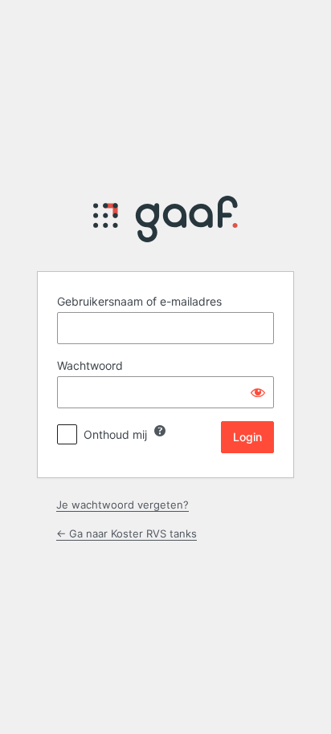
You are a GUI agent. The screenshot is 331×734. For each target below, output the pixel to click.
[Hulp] (160, 430)
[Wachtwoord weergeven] (258, 392)
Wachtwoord (90, 365)
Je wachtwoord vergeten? (122, 504)
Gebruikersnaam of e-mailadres (139, 301)
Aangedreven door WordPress (165, 224)
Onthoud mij (115, 434)
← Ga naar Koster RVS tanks (126, 533)
